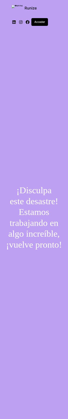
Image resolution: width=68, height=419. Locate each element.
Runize (31, 8)
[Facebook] (27, 22)
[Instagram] (21, 22)
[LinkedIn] (14, 22)
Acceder (39, 21)
